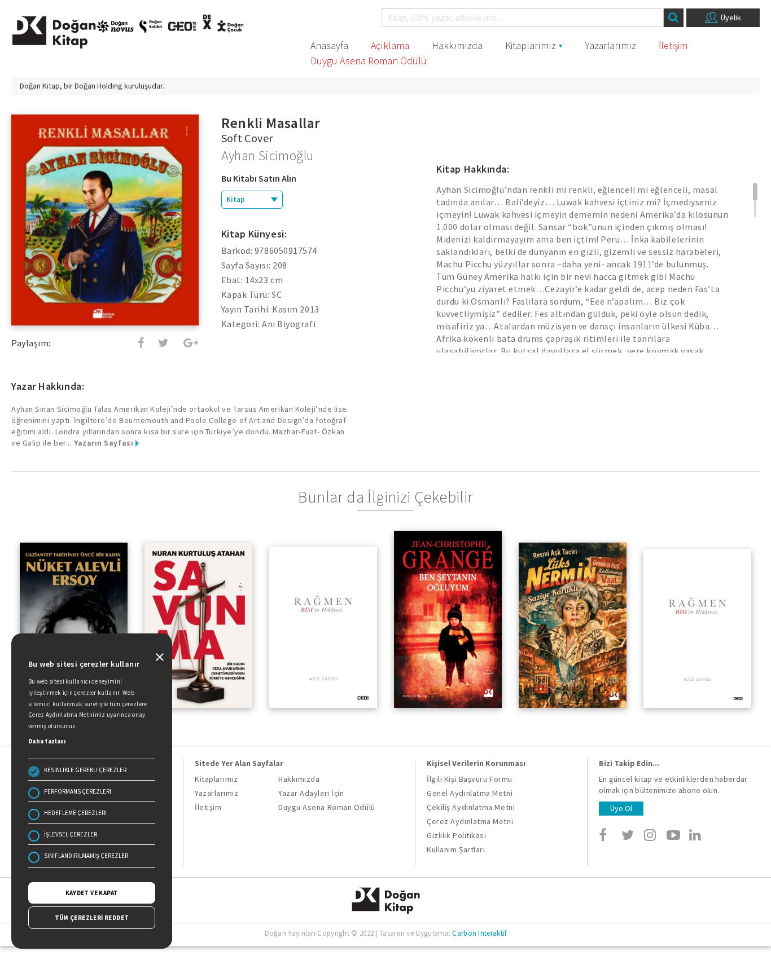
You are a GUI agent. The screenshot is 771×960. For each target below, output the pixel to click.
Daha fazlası (47, 741)
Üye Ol (621, 808)
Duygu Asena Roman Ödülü (368, 60)
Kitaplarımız (530, 45)
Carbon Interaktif (479, 933)
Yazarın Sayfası (104, 443)
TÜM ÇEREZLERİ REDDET (92, 918)
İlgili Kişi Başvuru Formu (469, 779)
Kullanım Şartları (456, 849)
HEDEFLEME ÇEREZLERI (75, 813)
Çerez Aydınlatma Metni (470, 821)
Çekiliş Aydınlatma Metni (471, 807)
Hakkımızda (457, 45)
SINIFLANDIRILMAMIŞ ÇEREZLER (86, 856)
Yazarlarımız (610, 45)
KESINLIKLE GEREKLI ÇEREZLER (85, 770)
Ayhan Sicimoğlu (267, 155)
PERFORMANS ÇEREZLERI (77, 791)
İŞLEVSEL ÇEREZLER (70, 834)
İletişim (673, 45)
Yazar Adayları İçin (311, 793)
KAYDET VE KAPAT (92, 893)
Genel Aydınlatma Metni (469, 793)
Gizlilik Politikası (456, 835)
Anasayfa (329, 45)
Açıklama (390, 45)
